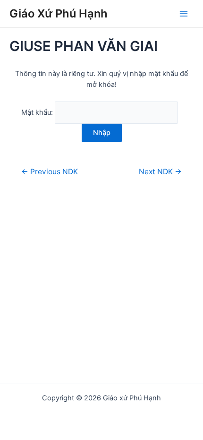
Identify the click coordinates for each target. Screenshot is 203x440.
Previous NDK (49, 172)
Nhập (101, 132)
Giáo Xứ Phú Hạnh (58, 13)
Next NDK (160, 172)
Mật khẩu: (38, 112)
